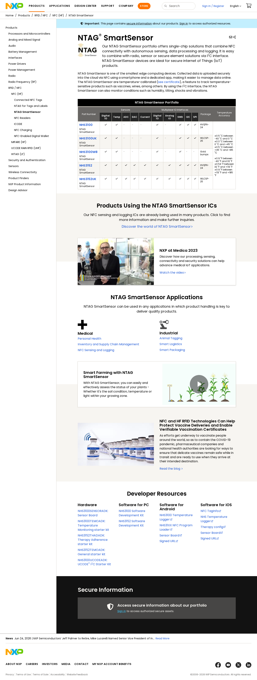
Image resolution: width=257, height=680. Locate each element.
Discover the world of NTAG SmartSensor (156, 226)
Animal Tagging (171, 338)
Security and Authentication (27, 160)
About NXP (14, 664)
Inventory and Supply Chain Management (108, 344)
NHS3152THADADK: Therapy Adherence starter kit (93, 539)
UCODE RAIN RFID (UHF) (26, 148)
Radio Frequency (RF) (22, 82)
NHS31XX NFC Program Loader (176, 527)
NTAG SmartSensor (81, 15)
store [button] (144, 6)
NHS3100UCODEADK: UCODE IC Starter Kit (94, 562)
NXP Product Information (24, 184)
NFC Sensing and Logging (96, 350)
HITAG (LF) (18, 154)
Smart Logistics (171, 344)
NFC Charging (23, 130)
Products (24, 15)
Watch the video (172, 272)
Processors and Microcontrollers (29, 34)
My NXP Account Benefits (112, 664)
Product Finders (18, 178)
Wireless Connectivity (22, 172)
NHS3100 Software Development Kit (132, 513)
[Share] (234, 37)
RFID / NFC (41, 15)
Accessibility (57, 674)
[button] (235, 6)
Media (66, 664)
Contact (81, 664)
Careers (32, 664)
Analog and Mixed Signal (24, 40)
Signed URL (167, 541)
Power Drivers (17, 64)
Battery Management (22, 52)
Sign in (183, 23)
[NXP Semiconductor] (14, 6)
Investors (50, 664)
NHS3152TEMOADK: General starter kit (91, 552)
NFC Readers (22, 118)
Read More (163, 638)
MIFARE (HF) (18, 142)
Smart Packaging (172, 350)
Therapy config (212, 527)
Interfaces (15, 58)
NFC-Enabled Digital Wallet (31, 136)
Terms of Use (23, 674)
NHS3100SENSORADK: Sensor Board (93, 513)
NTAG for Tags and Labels (31, 106)
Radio (12, 76)
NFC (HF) (58, 15)
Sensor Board (169, 535)
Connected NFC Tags (28, 100)
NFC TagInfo (210, 511)
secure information (139, 23)
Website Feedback (77, 674)
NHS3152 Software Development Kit (132, 523)
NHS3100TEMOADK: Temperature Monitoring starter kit (93, 525)
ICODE (18, 124)
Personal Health (89, 338)
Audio (12, 46)
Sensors (13, 166)
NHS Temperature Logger (214, 519)
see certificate (169, 82)
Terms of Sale (40, 674)
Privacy (10, 674)
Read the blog (170, 468)
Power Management (21, 70)
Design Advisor (17, 190)
